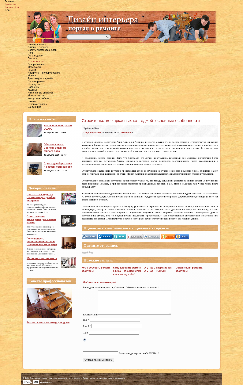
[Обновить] (85, 340)
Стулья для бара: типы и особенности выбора (58, 165)
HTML (27, 382)
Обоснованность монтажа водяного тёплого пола (55, 147)
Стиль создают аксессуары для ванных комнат (41, 219)
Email (87, 326)
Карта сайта (12, 7)
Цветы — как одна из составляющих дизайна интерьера (41, 197)
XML (36, 382)
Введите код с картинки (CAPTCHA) (138, 353)
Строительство (36, 61)
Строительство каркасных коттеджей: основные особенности (141, 120)
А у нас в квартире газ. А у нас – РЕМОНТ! (158, 269)
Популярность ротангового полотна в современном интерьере (42, 241)
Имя (86, 319)
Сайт (85, 332)
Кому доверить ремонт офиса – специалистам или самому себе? (127, 271)
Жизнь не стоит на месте (42, 258)
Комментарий (90, 314)
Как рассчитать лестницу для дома (48, 322)
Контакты (10, 4)
